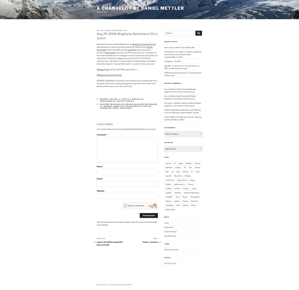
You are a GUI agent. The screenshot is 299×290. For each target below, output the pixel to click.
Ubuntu (168, 201)
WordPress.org (170, 236)
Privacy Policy (101, 285)
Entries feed (168, 227)
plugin (192, 180)
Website (100, 191)
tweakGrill (131, 50)
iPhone (185, 172)
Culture (114, 99)
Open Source (182, 180)
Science (186, 188)
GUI (167, 172)
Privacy (191, 184)
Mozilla (187, 176)
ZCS (178, 205)
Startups (120, 101)
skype (194, 188)
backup (197, 163)
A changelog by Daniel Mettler (140, 8)
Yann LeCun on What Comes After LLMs (179, 47)
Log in (166, 223)
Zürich (116, 108)
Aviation (189, 163)
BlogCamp (104, 104)
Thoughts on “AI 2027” (172, 61)
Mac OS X (178, 176)
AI (175, 163)
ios (172, 172)
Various (130, 101)
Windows (194, 201)
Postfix (168, 184)
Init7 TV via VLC (170, 263)
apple (181, 163)
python (177, 188)
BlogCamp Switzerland (121, 104)
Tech (177, 197)
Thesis (184, 197)
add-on (168, 163)
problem (169, 188)
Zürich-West (126, 108)
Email (100, 179)
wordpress (169, 205)
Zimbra (185, 205)
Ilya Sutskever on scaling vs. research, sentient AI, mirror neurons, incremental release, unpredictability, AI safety (182, 54)
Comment (102, 135)
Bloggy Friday (103, 69)
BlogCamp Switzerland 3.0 (144, 44)
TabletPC (169, 197)
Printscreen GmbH (171, 250)
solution (168, 193)
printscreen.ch (107, 101)
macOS (168, 176)
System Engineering (191, 193)
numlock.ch (137, 99)
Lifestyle (126, 99)
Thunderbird (194, 197)
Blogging (108, 106)
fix (185, 167)
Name (100, 166)
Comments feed (170, 232)
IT (119, 99)
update (176, 201)
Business (104, 99)
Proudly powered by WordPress (120, 285)
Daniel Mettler (119, 30)
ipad (178, 172)
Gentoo (197, 167)
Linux (198, 172)
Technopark (110, 53)
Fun (190, 167)
